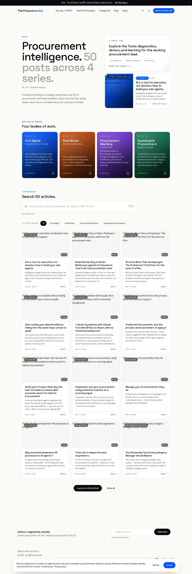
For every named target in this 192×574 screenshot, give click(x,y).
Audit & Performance (86, 10)
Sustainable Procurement (114, 223)
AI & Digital (54, 223)
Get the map (121, 3)
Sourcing (64, 10)
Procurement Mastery (89, 223)
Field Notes (69, 223)
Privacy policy (60, 566)
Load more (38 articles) (87, 488)
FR (143, 11)
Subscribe (162, 532)
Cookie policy (47, 566)
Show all (111, 488)
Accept (169, 565)
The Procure (30, 10)
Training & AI (104, 10)
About (125, 10)
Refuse (156, 565)
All (43, 223)
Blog (116, 10)
